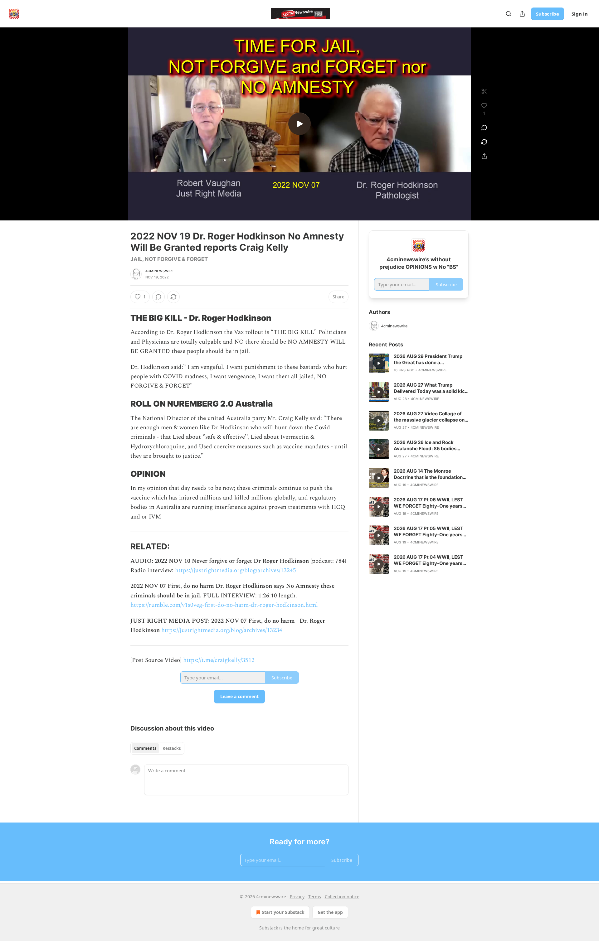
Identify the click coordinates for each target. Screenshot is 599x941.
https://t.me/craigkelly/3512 (219, 660)
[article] (418, 363)
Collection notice (342, 897)
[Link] (122, 318)
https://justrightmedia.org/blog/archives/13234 (221, 630)
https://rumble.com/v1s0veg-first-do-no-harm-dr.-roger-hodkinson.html (224, 605)
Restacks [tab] (172, 748)
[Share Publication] (522, 13)
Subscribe (547, 14)
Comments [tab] (145, 748)
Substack (268, 928)
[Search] (508, 13)
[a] (299, 124)
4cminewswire (159, 271)
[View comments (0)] (484, 127)
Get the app (330, 912)
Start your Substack (283, 912)
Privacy (297, 897)
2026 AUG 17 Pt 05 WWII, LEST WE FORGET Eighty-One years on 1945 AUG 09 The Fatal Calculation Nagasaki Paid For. (428, 531)
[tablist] (157, 748)
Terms (314, 897)
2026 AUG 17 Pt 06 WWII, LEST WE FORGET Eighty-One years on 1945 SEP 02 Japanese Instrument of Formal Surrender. (430, 503)
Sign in (580, 14)
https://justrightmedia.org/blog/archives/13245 (235, 570)
